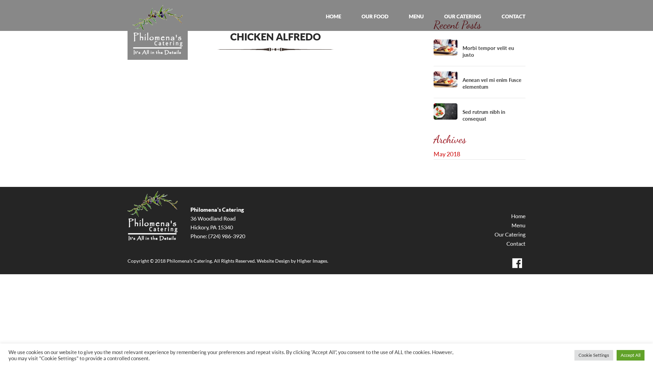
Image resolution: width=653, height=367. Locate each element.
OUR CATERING (462, 16)
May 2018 (447, 154)
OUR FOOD (375, 16)
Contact (515, 243)
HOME (333, 16)
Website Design (273, 261)
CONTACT (513, 16)
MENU (416, 16)
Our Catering (510, 234)
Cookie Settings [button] (594, 355)
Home (518, 216)
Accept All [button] (630, 355)
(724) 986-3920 (226, 236)
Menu (518, 225)
